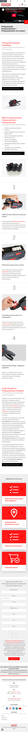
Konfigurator (5, 411)
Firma (14, 601)
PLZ (14, 614)
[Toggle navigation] (25, 5)
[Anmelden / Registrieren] (19, 5)
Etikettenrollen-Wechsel (19, 221)
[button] (2, 729)
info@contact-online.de (16, 698)
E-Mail (13, 595)
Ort (13, 620)
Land (14, 626)
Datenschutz (4, 719)
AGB (3, 715)
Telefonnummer (13, 608)
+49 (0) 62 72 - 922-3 (15, 692)
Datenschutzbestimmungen (12, 642)
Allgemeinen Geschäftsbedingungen (14, 640)
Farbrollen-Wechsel (7, 324)
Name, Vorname (13, 589)
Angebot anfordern (14, 658)
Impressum (4, 717)
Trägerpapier (5, 271)
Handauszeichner (15, 405)
